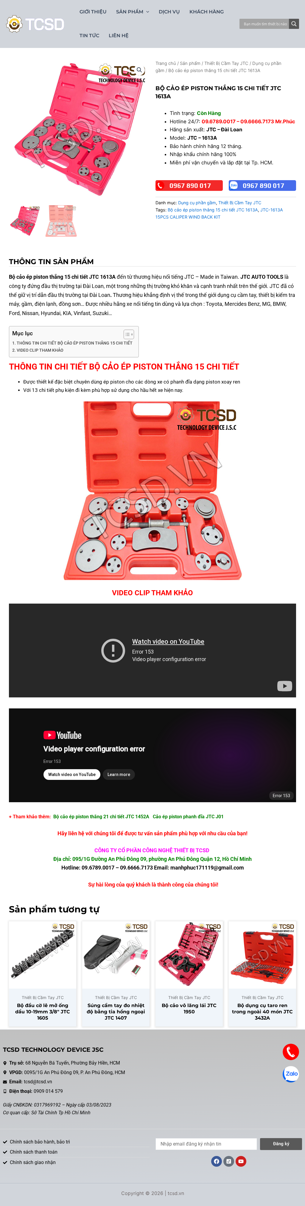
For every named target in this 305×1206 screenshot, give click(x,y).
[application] (146, 12)
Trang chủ (165, 63)
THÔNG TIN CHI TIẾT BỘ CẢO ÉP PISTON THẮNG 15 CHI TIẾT (75, 343)
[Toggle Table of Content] (126, 334)
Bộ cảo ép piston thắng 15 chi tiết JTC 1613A (213, 209)
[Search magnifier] (294, 24)
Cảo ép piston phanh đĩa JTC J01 (188, 816)
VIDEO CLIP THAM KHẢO (40, 350)
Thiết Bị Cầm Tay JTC (226, 63)
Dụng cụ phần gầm (197, 202)
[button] (139, 70)
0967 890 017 (190, 185)
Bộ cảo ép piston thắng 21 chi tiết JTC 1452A (101, 816)
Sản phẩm (190, 63)
